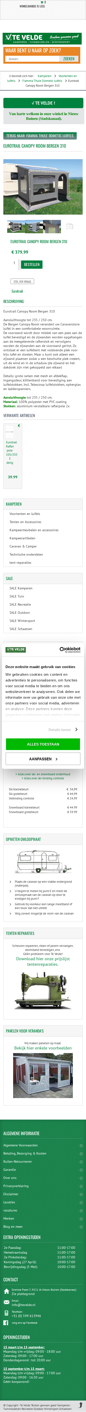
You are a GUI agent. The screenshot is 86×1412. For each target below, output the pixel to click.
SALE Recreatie (20, 604)
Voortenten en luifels (25, 514)
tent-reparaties (20, 562)
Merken (8, 1218)
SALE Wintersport (22, 621)
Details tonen (59, 729)
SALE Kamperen (21, 588)
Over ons (9, 1178)
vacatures (10, 1210)
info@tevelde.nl (23, 1305)
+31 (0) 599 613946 (26, 1316)
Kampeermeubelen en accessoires (34, 530)
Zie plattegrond (23, 1294)
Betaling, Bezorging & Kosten (24, 1153)
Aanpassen (40, 759)
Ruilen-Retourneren (17, 1161)
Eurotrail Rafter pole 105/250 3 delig (11, 452)
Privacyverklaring (16, 1186)
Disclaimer (10, 1194)
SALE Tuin (17, 596)
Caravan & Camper (23, 546)
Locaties (9, 1202)
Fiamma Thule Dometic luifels (42, 81)
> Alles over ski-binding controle (43, 778)
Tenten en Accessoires (25, 522)
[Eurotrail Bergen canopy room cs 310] (16, 233)
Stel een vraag (22, 281)
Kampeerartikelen (22, 538)
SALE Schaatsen (21, 629)
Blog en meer (13, 1226)
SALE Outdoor (20, 612)
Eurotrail (17, 291)
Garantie (9, 1169)
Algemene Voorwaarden (20, 1145)
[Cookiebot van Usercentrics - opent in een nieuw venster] (61, 650)
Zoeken (68, 58)
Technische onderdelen (26, 554)
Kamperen (44, 76)
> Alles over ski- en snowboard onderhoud (43, 774)
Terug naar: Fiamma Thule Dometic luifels (40, 136)
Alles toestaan (43, 744)
